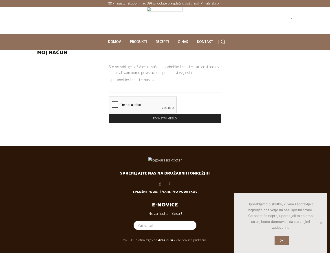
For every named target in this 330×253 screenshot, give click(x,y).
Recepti (162, 41)
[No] (321, 223)
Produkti (138, 41)
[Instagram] (48, 20)
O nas (183, 41)
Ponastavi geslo (165, 118)
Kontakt (205, 41)
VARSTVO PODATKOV (180, 192)
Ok (282, 240)
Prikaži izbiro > (211, 3)
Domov (114, 41)
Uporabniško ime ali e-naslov (131, 79)
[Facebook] (39, 20)
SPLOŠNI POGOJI (146, 192)
